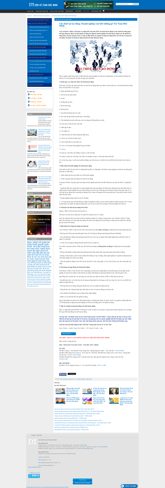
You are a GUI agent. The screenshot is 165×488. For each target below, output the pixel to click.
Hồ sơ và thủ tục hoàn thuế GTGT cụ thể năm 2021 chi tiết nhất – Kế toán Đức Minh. (78, 420)
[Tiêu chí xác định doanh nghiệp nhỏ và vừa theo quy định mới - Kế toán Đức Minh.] (32, 132)
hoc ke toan (39, 257)
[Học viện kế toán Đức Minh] (43, 4)
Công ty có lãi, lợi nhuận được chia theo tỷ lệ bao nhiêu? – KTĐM (73, 416)
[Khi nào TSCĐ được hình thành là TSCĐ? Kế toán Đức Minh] (60, 400)
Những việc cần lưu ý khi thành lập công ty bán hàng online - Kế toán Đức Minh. (77, 413)
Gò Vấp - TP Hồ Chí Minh (38, 105)
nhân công (88, 379)
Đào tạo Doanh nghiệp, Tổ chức (39, 20)
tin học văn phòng (38, 274)
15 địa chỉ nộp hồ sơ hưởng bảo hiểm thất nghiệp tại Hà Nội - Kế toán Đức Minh (100, 392)
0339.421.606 (63, 359)
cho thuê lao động (80, 379)
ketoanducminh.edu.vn (36, 467)
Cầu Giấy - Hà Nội (36, 94)
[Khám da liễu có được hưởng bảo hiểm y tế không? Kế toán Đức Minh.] (32, 164)
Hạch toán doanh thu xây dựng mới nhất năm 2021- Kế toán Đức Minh (99, 400)
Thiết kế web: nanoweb (35, 473)
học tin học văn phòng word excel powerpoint (49, 487)
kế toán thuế (39, 246)
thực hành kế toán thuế (38, 249)
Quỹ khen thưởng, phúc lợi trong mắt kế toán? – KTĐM (70, 418)
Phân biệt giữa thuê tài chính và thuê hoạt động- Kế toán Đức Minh (126, 391)
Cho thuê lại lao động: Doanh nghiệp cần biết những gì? (64, 15)
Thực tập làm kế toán (36, 85)
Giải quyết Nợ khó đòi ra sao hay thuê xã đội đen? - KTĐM (71, 429)
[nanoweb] (39, 234)
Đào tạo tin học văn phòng (37, 57)
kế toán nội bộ (34, 277)
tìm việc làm (71, 379)
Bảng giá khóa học (67, 333)
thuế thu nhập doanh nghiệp (43, 279)
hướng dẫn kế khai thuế (33, 276)
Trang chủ (29, 15)
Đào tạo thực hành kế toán (38, 23)
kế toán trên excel (33, 286)
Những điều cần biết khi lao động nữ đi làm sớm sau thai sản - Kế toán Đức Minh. (73, 392)
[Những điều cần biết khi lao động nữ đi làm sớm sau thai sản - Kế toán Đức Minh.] (60, 391)
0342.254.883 (77, 355)
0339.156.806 (119, 350)
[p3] (39, 201)
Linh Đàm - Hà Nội (36, 98)
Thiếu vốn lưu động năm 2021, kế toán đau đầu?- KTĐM (71, 427)
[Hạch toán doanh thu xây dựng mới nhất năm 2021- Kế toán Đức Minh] (87, 400)
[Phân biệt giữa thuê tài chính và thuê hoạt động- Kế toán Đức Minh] (114, 391)
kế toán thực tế (40, 281)
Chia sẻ (64, 374)
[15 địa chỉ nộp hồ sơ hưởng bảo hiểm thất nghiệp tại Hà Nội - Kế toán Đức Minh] (87, 391)
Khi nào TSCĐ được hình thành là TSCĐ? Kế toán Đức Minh (73, 399)
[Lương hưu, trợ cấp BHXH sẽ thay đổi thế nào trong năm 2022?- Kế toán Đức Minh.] (114, 400)
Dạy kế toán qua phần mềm (37, 47)
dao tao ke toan (31, 279)
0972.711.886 (72, 453)
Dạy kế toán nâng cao (36, 74)
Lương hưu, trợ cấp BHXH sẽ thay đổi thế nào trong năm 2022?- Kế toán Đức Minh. (126, 401)
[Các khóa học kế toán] (88, 8)
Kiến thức (39, 435)
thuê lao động (63, 379)
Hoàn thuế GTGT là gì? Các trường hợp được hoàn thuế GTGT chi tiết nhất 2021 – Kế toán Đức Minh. (82, 422)
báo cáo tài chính (35, 284)
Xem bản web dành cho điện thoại (82, 482)
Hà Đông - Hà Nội (35, 102)
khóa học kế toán (64, 487)
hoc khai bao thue (36, 272)
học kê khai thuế (34, 263)
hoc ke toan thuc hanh (38, 247)
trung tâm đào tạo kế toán (32, 487)
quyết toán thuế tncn (37, 282)
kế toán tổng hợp (42, 261)
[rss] (103, 11)
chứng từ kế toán (31, 281)
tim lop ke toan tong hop (39, 258)
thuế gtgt (47, 274)
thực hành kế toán (37, 242)
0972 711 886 (102, 365)
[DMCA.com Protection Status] (34, 477)
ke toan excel (38, 265)
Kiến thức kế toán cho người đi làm (42, 15)
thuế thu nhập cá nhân (44, 277)
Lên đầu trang (82, 479)
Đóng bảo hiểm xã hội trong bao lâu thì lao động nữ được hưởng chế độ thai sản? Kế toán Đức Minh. (45, 149)
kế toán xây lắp (37, 252)
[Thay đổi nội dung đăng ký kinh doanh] (32, 120)
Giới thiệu (33, 435)
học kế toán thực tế (37, 268)
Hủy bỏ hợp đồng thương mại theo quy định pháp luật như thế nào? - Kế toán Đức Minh (79, 411)
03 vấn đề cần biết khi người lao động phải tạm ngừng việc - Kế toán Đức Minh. (77, 425)
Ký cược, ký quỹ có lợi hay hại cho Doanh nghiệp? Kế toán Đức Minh (74, 409)
